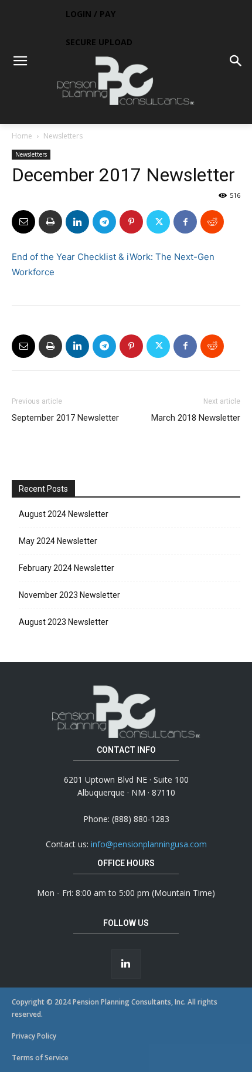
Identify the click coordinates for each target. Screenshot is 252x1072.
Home (22, 136)
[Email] (23, 222)
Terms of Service (40, 1058)
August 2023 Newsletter (63, 622)
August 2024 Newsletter (63, 514)
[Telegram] (104, 222)
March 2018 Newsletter (195, 417)
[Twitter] (158, 222)
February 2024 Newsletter (66, 568)
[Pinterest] (131, 222)
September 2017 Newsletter (65, 417)
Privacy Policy (34, 1036)
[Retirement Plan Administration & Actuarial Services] (126, 80)
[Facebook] (185, 222)
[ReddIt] (212, 222)
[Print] (50, 222)
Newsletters (63, 136)
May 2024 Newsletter (58, 541)
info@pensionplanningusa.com (149, 844)
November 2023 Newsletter (69, 595)
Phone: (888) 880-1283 (126, 818)
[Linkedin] (77, 222)
